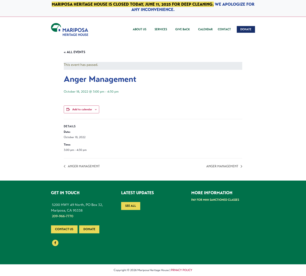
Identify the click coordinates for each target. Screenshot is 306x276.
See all (130, 206)
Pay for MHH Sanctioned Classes (215, 199)
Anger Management (83, 166)
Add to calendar (82, 109)
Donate (89, 229)
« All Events (74, 52)
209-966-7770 (62, 216)
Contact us (64, 229)
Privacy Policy (181, 270)
